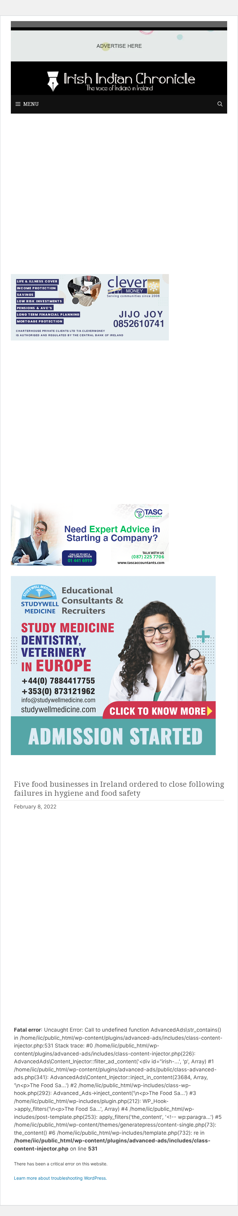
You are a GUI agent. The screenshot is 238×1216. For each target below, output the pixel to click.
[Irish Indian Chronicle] (119, 80)
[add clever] (90, 339)
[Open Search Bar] (220, 104)
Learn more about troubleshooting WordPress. (60, 1178)
